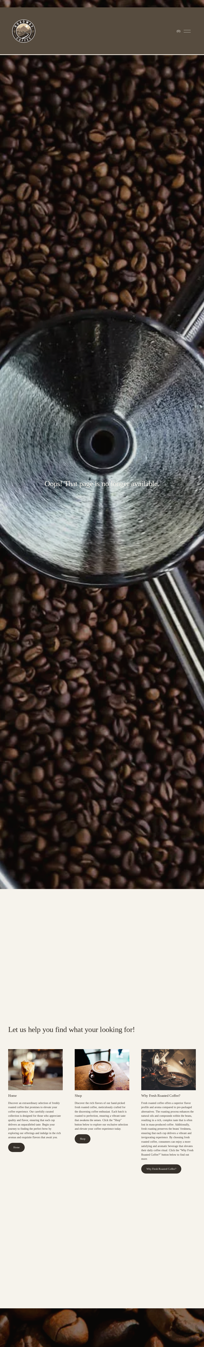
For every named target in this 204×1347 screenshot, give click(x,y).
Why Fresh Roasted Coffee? (161, 1169)
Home (16, 1147)
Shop (82, 1138)
